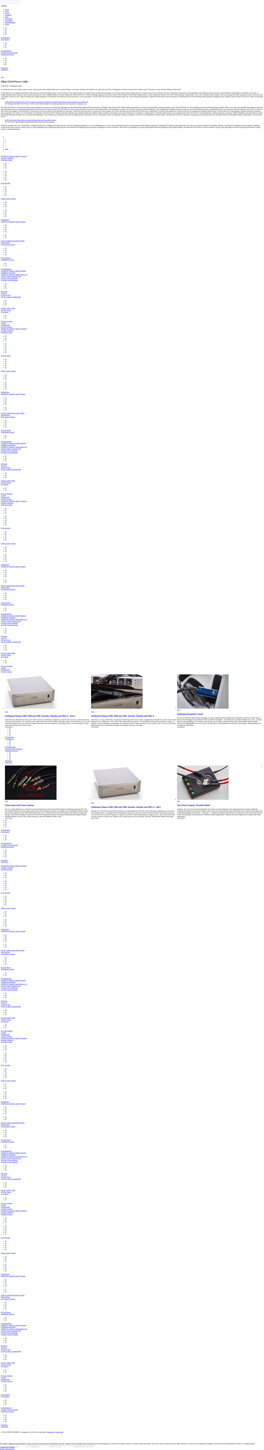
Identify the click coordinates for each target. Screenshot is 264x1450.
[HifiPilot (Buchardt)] (8, 273)
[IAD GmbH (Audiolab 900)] (11, 297)
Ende (6, 149)
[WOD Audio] (6, 310)
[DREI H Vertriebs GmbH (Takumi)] (13, 222)
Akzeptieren (4, 1447)
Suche (7, 24)
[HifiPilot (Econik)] (7, 260)
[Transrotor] (5, 39)
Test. (2, 77)
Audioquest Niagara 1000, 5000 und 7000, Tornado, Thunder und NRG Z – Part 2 (40, 716)
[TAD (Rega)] (6, 258)
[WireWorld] (5, 325)
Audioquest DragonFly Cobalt (190, 714)
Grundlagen (9, 21)
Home (7, 9)
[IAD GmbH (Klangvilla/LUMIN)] (13, 241)
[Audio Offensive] (7, 158)
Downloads (8, 19)
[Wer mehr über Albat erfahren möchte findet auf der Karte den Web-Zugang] (30, 120)
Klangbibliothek (10, 22)
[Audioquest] (5, 38)
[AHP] (3, 323)
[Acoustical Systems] (8, 244)
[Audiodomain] (6, 51)
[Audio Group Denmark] (9, 53)
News (7, 11)
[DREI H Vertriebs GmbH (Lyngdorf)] (14, 156)
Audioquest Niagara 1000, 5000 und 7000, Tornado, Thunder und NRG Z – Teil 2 (126, 807)
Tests (6, 17)
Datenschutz (59, 1432)
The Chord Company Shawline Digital (193, 805)
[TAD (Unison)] (6, 327)
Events (7, 13)
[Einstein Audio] (6, 160)
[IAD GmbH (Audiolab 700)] (11, 276)
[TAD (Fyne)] (6, 295)
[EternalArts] (5, 243)
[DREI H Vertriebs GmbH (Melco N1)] (14, 275)
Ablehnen (11, 1447)
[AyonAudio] (5, 183)
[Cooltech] (4, 312)
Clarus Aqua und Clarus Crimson (19, 805)
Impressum (50, 1432)
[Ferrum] (4, 291)
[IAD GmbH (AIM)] (8, 308)
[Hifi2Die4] (5, 220)
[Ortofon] (4, 68)
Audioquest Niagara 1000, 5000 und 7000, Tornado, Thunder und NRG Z (122, 716)
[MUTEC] (4, 70)
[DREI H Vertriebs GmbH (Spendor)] (13, 271)
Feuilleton (8, 15)
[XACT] (4, 293)
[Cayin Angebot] (6, 321)
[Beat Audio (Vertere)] (8, 199)
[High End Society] (7, 54)
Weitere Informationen (7, 1449)
